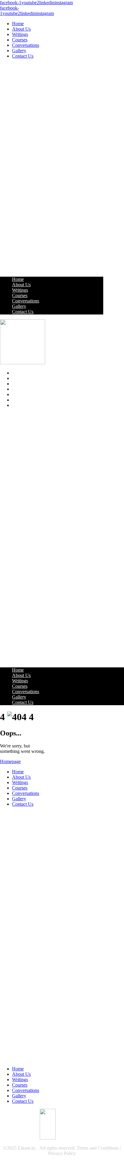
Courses (19, 39)
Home (18, 23)
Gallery (19, 50)
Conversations (25, 45)
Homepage (10, 761)
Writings (20, 34)
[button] (51, 168)
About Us (21, 29)
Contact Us (22, 56)
